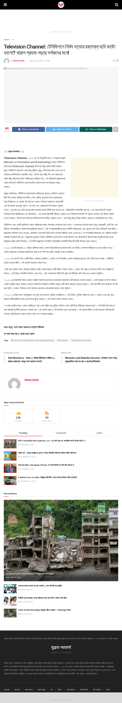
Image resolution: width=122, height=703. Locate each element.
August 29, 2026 (14, 578)
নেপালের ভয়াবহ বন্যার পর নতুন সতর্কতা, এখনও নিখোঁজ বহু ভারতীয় (40, 586)
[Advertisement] (61, 19)
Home (6, 40)
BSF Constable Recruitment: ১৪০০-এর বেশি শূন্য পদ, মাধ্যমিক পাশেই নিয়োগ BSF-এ (52, 440)
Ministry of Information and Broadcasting (32, 340)
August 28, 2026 (26, 590)
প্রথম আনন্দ (41, 689)
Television (62, 340)
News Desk (18, 61)
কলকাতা (17, 689)
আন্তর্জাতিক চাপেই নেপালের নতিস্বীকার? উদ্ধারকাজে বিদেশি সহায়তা (30, 574)
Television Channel (81, 340)
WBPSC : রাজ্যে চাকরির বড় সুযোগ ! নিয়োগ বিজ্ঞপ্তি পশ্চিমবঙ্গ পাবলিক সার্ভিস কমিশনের (47, 453)
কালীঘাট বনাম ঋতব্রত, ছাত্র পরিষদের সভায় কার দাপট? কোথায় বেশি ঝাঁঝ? (42, 598)
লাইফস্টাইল (84, 689)
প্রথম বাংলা (29, 689)
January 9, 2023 (36, 61)
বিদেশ (60, 689)
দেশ (13, 40)
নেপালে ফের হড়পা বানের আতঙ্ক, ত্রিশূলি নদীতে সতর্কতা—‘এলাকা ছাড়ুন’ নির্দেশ (44, 610)
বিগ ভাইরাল (97, 689)
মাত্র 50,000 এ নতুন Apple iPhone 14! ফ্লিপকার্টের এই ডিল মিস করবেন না (46, 465)
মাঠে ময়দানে (71, 689)
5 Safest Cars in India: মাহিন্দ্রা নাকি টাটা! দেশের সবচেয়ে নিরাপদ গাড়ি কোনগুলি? (47, 477)
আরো (108, 689)
